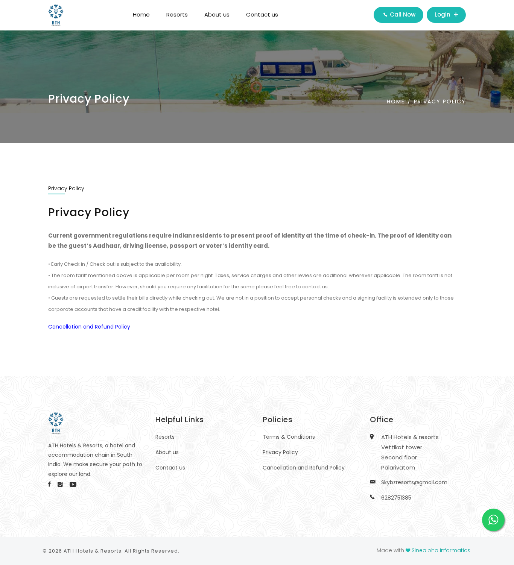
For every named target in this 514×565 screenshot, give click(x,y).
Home (141, 14)
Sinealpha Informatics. (441, 550)
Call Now (401, 14)
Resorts (177, 14)
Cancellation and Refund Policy (304, 467)
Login (443, 14)
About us (217, 14)
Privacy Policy (440, 101)
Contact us (262, 14)
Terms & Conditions (289, 437)
